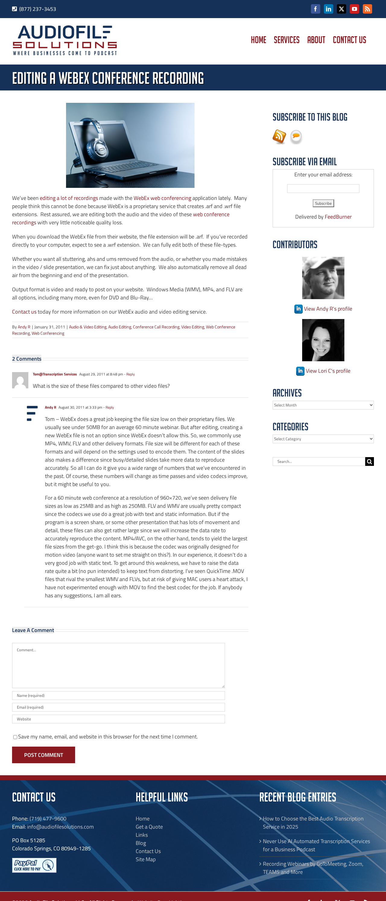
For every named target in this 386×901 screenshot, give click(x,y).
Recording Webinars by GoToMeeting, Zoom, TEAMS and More (313, 868)
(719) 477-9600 (48, 818)
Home (143, 818)
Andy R (24, 327)
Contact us (24, 312)
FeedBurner (338, 217)
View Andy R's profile (327, 309)
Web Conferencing (48, 333)
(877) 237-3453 (37, 9)
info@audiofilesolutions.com (60, 827)
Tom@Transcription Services (55, 374)
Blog (141, 843)
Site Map (146, 859)
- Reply (129, 374)
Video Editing (192, 327)
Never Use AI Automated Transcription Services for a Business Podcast (316, 845)
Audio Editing (119, 327)
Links (142, 835)
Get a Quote (149, 827)
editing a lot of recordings (69, 198)
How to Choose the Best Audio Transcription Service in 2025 (313, 822)
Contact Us (148, 851)
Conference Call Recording (156, 327)
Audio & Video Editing (87, 327)
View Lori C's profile (327, 371)
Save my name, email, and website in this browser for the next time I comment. (108, 736)
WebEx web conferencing (162, 198)
